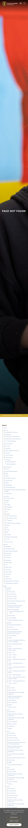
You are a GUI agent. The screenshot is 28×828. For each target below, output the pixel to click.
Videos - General (12, 683)
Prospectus (8, 448)
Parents (10, 520)
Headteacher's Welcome (11, 432)
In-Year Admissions (11, 441)
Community (8, 460)
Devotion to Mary (12, 596)
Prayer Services (12, 690)
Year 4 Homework (12, 781)
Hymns (10, 646)
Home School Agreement (11, 551)
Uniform (7, 576)
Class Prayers (11, 591)
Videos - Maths (12, 657)
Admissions (8, 434)
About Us (6, 430)
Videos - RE (11, 652)
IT (7, 511)
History (8, 509)
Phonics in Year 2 (12, 724)
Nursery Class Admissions (13, 436)
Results (7, 483)
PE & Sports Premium (10, 478)
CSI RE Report (8, 493)
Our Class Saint (12, 594)
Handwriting (11, 726)
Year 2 (8, 709)
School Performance (10, 487)
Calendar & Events (9, 549)
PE (7, 527)
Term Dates (8, 574)
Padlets (10, 638)
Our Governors (8, 443)
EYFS (8, 539)
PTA (6, 565)
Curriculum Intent (9, 498)
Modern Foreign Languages (14, 523)
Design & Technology (12, 537)
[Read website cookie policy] (14, 817)
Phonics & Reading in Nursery (15, 620)
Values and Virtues (13, 737)
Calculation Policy (12, 518)
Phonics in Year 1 (12, 707)
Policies (7, 469)
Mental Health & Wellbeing (12, 581)
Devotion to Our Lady (13, 740)
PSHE (8, 530)
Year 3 (8, 731)
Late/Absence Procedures (11, 583)
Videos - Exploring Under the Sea (16, 681)
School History (8, 457)
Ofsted (7, 476)
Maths (8, 514)
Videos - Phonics (12, 654)
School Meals (8, 572)
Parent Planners (12, 603)
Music (8, 525)
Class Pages (8, 588)
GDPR (6, 473)
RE (7, 532)
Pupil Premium (8, 480)
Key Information (8, 467)
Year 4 (8, 767)
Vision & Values (9, 455)
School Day (8, 569)
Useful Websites (12, 618)
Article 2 (9, 557)
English (8, 504)
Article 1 (9, 555)
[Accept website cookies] (14, 824)
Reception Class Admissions (14, 438)
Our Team (7, 446)
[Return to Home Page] (12, 4)
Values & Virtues (12, 598)
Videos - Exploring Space (14, 674)
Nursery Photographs (13, 609)
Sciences (9, 534)
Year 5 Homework (12, 807)
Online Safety (8, 562)
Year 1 (8, 686)
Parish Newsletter (11, 464)
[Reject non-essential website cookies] (14, 821)
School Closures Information (15, 764)
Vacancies (7, 453)
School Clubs (8, 567)
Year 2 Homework (12, 721)
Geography (9, 507)
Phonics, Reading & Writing (15, 644)
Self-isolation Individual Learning (16, 601)
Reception (9, 623)
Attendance (8, 546)
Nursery (9, 590)
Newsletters (8, 560)
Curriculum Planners (13, 629)
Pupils (5, 586)
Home (5, 428)
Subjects (7, 500)
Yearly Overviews (12, 516)
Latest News (8, 553)
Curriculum (6, 496)
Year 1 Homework (12, 702)
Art (7, 502)
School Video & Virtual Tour (12, 450)
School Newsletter (11, 461)
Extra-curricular (9, 542)
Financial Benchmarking (11, 471)
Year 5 (8, 786)
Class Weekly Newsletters (14, 624)
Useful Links (8, 578)
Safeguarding (8, 485)
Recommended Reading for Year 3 (16, 757)
